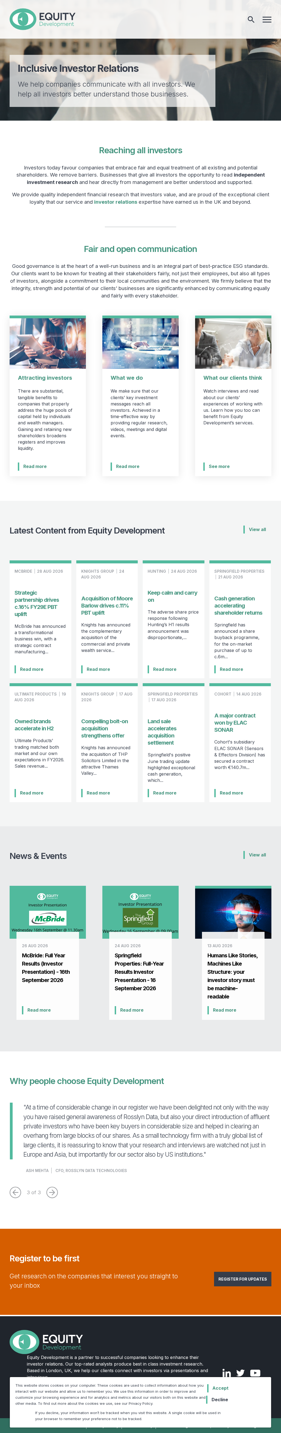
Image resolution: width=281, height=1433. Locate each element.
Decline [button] (220, 1399)
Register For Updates (242, 1279)
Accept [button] (220, 1388)
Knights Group (97, 571)
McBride (23, 571)
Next (52, 1192)
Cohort (222, 694)
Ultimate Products (36, 694)
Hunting (157, 571)
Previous (15, 1192)
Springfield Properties (239, 571)
